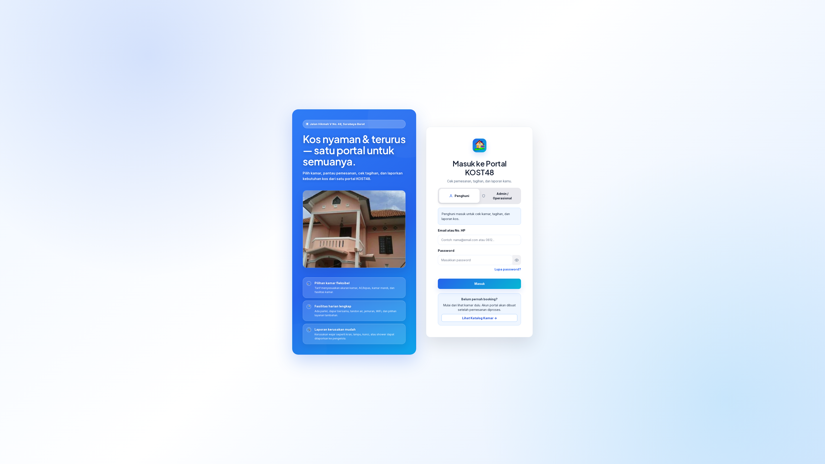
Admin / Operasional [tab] (502, 196)
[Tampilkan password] (516, 260)
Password (446, 251)
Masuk (479, 283)
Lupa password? (508, 269)
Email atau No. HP (451, 230)
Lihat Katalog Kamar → (479, 318)
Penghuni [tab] (462, 196)
